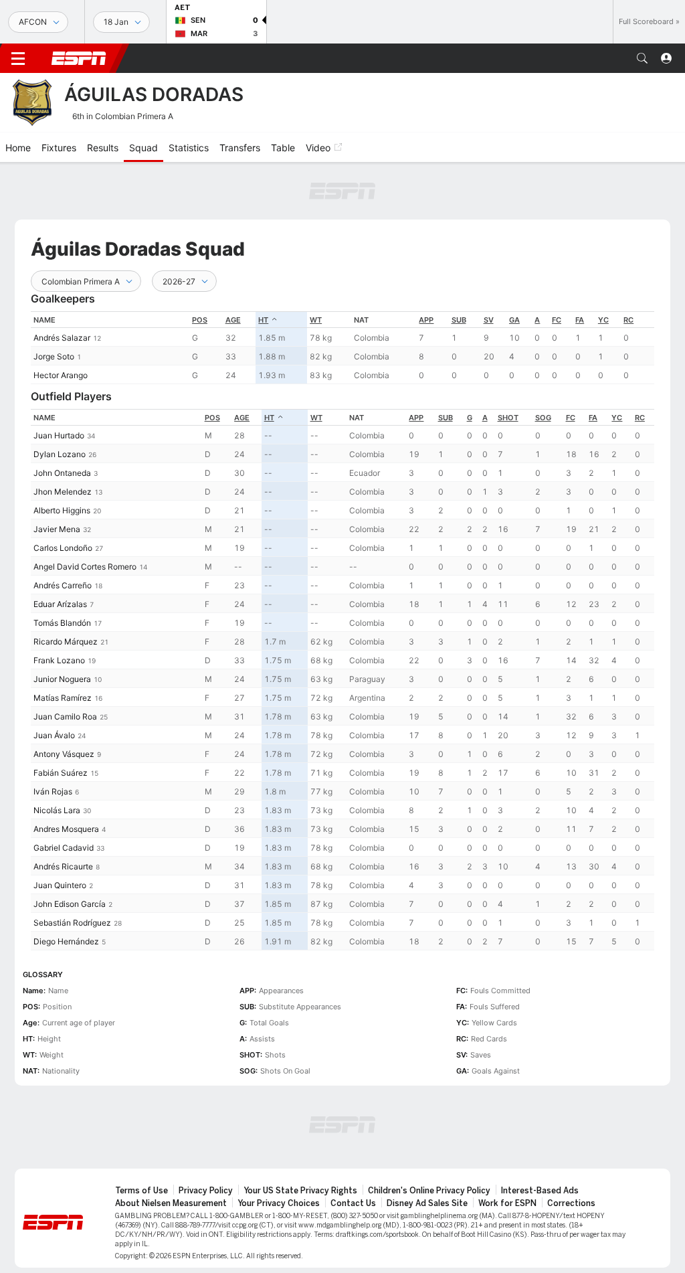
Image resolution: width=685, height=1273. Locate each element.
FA (579, 320)
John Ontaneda (62, 473)
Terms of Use (141, 1190)
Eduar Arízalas (60, 604)
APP (426, 320)
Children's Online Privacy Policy (429, 1190)
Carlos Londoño (62, 548)
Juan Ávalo (54, 735)
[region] (342, 347)
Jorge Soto (53, 356)
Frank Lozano (59, 660)
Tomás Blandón (62, 623)
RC (628, 320)
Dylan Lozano (59, 454)
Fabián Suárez (60, 773)
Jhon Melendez (62, 492)
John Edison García (69, 904)
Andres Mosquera (66, 829)
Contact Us (353, 1203)
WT (316, 320)
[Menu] (18, 58)
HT (263, 320)
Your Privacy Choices (278, 1203)
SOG (543, 417)
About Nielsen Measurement (171, 1203)
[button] (642, 58)
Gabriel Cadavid (63, 848)
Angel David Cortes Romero (84, 567)
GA (514, 320)
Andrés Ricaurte (63, 866)
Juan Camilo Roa (65, 716)
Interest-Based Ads (540, 1190)
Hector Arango (60, 375)
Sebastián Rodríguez (72, 923)
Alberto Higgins (61, 510)
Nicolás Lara (56, 810)
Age (233, 320)
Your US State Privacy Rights (300, 1190)
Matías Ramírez (62, 698)
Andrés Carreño (62, 585)
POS (199, 320)
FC (556, 320)
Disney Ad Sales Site (427, 1203)
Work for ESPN (507, 1203)
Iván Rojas (52, 791)
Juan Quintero (59, 885)
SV (489, 320)
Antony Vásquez (63, 754)
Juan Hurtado (58, 435)
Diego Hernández (66, 941)
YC (603, 320)
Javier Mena (56, 529)
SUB (459, 320)
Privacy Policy (206, 1190)
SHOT (508, 417)
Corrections (571, 1203)
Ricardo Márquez (65, 641)
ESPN (79, 58)
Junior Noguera (62, 679)
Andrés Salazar (61, 338)
